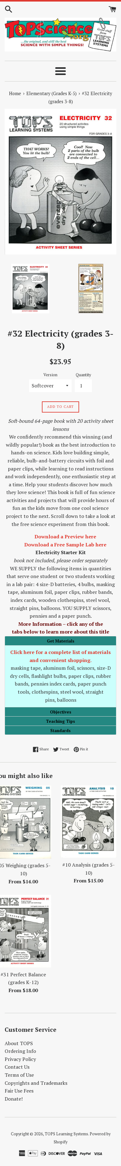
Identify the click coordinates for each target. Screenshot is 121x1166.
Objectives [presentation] (60, 712)
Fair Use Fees (19, 1090)
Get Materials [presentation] (60, 641)
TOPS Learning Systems (66, 1134)
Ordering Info (20, 1051)
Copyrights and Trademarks (36, 1083)
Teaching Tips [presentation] (60, 721)
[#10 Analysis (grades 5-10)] (88, 821)
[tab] (60, 640)
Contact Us (17, 1066)
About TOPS (19, 1043)
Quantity (83, 375)
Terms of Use (19, 1074)
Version (50, 375)
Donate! (14, 1098)
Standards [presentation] (60, 730)
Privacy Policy (20, 1059)
